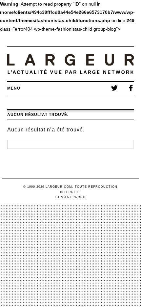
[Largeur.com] (70, 64)
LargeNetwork (70, 197)
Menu (13, 88)
